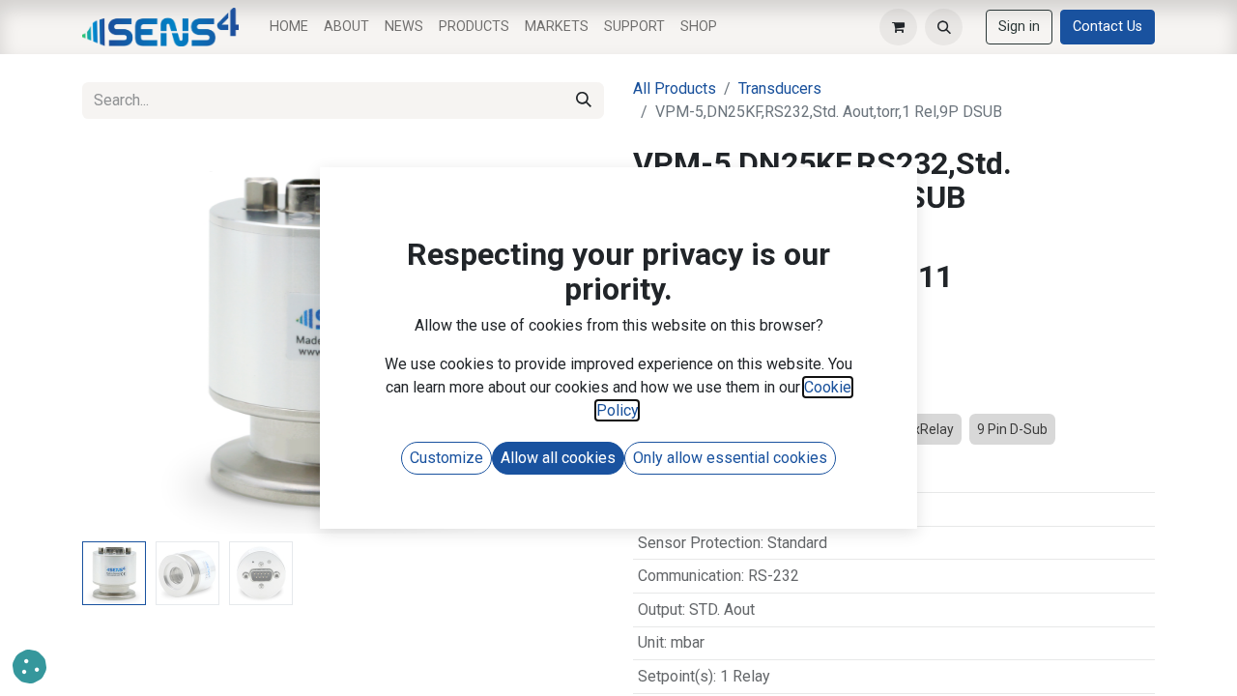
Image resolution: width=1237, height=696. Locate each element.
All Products (674, 88)
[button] (944, 27)
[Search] (583, 100)
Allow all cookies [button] (558, 458)
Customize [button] (446, 458)
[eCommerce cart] (898, 27)
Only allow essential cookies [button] (730, 458)
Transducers (779, 88)
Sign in (1019, 26)
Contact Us (1107, 26)
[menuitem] (289, 27)
